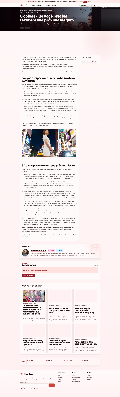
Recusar (89, 1)
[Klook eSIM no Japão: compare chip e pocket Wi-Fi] (60, 296)
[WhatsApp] (37, 388)
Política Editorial (76, 381)
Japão (25, 10)
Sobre (73, 375)
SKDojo (54, 5)
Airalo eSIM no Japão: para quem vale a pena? (86, 343)
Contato (74, 379)
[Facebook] (24, 388)
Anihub (89, 375)
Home (33, 5)
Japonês (60, 377)
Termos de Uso (90, 395)
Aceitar (84, 1)
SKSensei (48, 5)
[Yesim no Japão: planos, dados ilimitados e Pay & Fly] (86, 296)
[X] (28, 388)
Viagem (59, 381)
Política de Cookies (78, 1)
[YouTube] (21, 388)
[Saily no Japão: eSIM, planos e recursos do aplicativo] (34, 330)
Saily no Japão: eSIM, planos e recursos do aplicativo (33, 342)
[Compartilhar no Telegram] (95, 61)
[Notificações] (94, 5)
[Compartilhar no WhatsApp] (92, 61)
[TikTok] (34, 388)
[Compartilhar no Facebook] (89, 61)
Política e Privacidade (71, 395)
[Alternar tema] (91, 5)
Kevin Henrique (23, 12)
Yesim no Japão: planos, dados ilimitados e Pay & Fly (84, 310)
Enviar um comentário (28, 275)
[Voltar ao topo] (98, 5)
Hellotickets (36, 199)
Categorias (39, 5)
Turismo (27, 27)
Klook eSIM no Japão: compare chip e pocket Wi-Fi (59, 310)
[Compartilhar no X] (86, 61)
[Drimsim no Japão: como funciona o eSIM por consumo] (60, 330)
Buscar (52, 385)
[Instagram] (31, 388)
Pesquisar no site (23, 382)
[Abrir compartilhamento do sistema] (83, 61)
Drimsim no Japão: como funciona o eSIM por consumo (59, 342)
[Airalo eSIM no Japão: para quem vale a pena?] (86, 330)
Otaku (59, 379)
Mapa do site (97, 395)
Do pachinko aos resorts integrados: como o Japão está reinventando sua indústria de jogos (32, 309)
